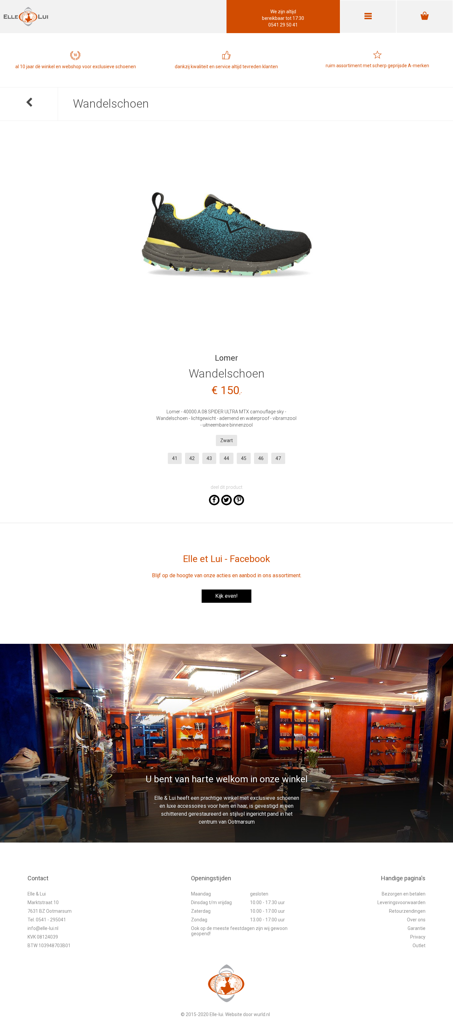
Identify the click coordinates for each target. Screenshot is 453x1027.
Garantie (416, 928)
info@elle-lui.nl (43, 928)
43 (209, 458)
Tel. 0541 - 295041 (47, 919)
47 (278, 458)
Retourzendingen (407, 911)
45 (243, 458)
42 (192, 458)
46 (261, 458)
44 (226, 458)
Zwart (226, 440)
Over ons (416, 919)
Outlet (419, 945)
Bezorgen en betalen (403, 894)
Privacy (417, 937)
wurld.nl (262, 1014)
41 (174, 458)
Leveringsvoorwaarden (401, 902)
